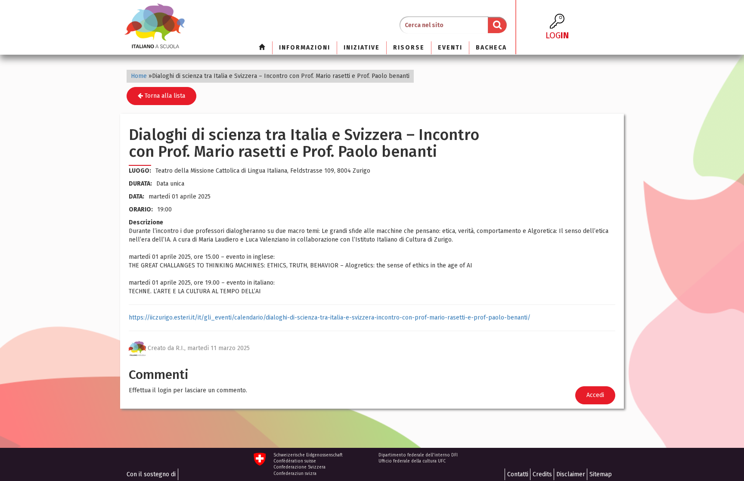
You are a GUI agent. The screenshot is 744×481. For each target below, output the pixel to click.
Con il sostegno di (151, 474)
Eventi (450, 47)
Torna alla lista (164, 95)
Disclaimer (570, 474)
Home (139, 76)
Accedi (595, 395)
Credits (542, 474)
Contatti (517, 474)
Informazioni (304, 47)
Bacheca (491, 47)
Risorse (409, 47)
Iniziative (362, 47)
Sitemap (600, 474)
